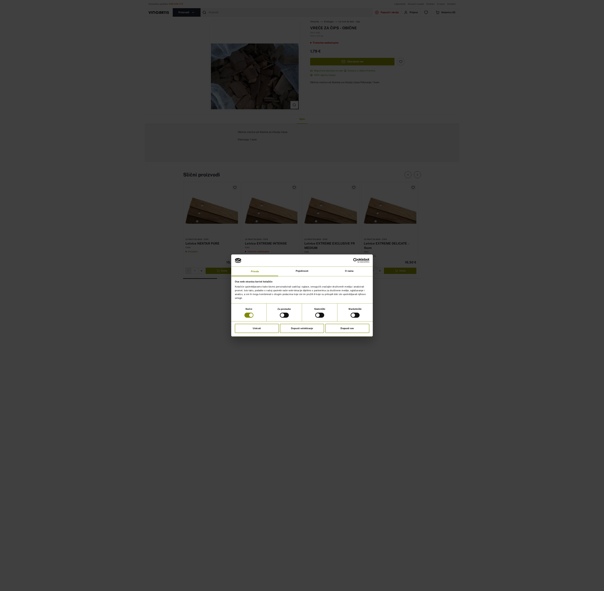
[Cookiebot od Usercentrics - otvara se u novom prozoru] (355, 260)
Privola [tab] (255, 271)
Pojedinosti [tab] (302, 271)
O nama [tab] (349, 271)
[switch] (284, 315)
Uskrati (257, 328)
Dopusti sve (347, 328)
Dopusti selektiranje (302, 328)
